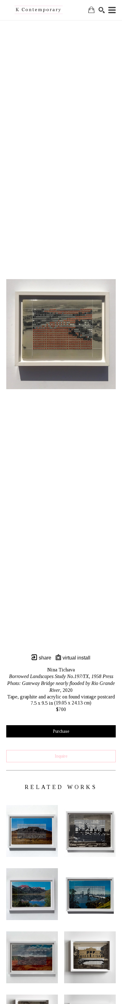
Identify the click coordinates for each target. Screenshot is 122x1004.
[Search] (102, 10)
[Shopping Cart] (91, 10)
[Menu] (112, 10)
